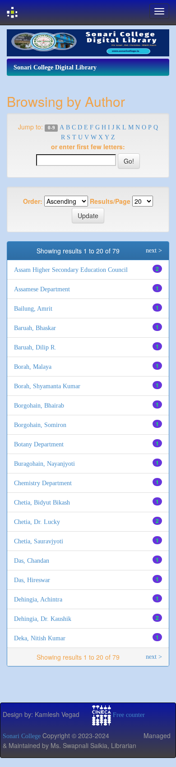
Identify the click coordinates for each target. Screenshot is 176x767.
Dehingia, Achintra (38, 599)
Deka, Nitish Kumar (39, 638)
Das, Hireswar (32, 580)
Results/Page (110, 201)
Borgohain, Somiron (40, 425)
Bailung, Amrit (33, 308)
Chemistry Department (43, 483)
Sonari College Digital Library (55, 67)
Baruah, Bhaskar (35, 328)
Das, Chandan (31, 560)
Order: (32, 201)
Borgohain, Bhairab (39, 405)
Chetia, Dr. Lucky (37, 522)
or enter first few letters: (88, 146)
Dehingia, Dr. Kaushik (42, 618)
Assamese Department (42, 289)
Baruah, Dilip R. (35, 347)
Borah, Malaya (32, 366)
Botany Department (39, 444)
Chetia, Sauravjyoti (38, 541)
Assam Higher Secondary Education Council (71, 269)
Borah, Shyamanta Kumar (47, 386)
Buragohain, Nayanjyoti (44, 463)
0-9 (51, 127)
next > (154, 250)
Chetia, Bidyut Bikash (42, 502)
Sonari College (22, 736)
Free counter (129, 715)
